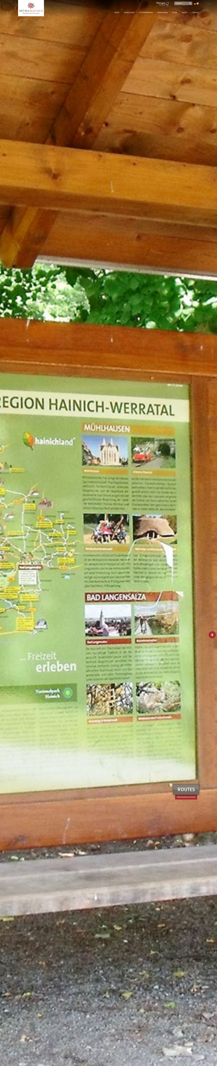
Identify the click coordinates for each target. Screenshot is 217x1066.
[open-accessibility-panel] (212, 634)
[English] (197, 3)
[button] (155, 14)
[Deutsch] (194, 3)
